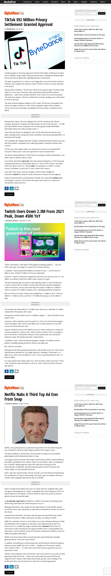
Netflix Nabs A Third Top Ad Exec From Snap (89, 35)
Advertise (93, 2)
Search (69, 2)
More (63, 2)
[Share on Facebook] (7, 188)
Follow (102, 2)
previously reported (15, 501)
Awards (45, 2)
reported (25, 161)
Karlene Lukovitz (12, 221)
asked (15, 174)
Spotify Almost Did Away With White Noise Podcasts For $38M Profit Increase (89, 45)
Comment (9, 194)
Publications (27, 2)
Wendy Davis (10, 29)
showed (45, 526)
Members (54, 2)
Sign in (76, 2)
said (32, 166)
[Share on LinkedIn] (12, 188)
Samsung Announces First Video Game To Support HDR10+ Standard (88, 39)
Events (37, 2)
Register (84, 2)
